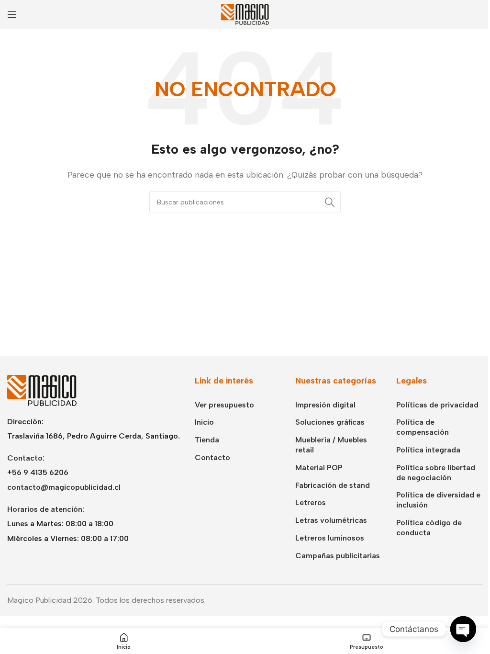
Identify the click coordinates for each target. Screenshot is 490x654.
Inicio (204, 422)
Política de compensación (422, 427)
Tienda (207, 439)
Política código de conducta (429, 527)
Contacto (212, 457)
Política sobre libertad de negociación (435, 472)
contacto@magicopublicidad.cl (64, 487)
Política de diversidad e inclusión (438, 499)
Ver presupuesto (224, 404)
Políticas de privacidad (437, 404)
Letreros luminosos (329, 537)
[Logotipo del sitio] (245, 13)
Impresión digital (325, 404)
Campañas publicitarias (337, 555)
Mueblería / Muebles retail (331, 444)
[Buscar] (330, 202)
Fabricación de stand (332, 485)
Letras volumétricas (331, 520)
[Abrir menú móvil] (12, 14)
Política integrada (428, 449)
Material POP (319, 467)
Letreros (310, 502)
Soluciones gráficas (330, 422)
